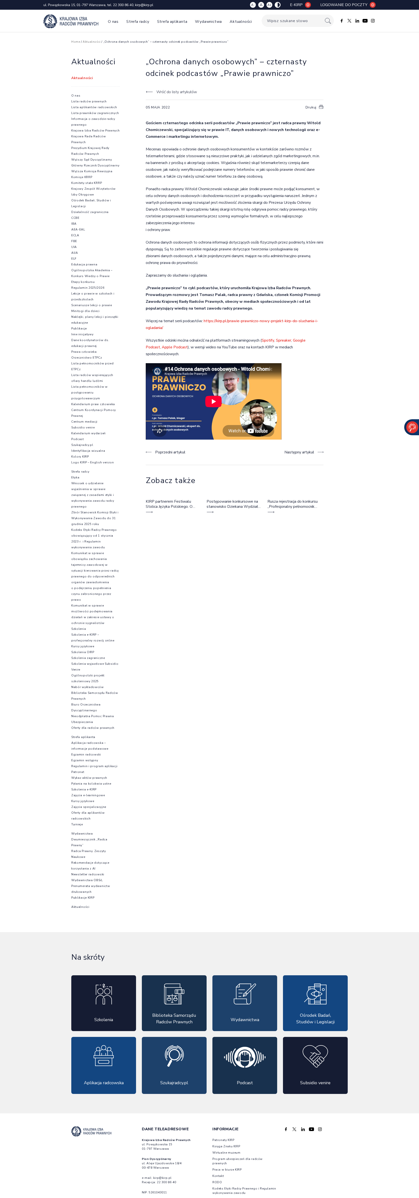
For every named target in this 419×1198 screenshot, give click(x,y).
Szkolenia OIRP (82, 652)
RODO (217, 1182)
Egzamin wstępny (84, 760)
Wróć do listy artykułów (176, 92)
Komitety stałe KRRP (86, 183)
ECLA (75, 235)
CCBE (75, 218)
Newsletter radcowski (87, 874)
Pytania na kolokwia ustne (91, 784)
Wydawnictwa (208, 21)
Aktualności (241, 21)
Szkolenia (78, 629)
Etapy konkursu (83, 282)
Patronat (77, 772)
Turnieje (77, 824)
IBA (74, 224)
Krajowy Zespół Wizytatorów (93, 189)
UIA (74, 247)
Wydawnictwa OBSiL (87, 880)
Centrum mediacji (84, 422)
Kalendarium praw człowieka (93, 404)
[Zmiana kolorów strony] (278, 5)
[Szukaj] (328, 21)
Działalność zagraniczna (90, 212)
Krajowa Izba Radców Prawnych (95, 130)
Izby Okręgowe (82, 195)
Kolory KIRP (80, 457)
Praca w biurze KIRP (227, 1170)
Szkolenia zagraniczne (88, 658)
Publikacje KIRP (83, 898)
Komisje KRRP (81, 177)
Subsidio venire (83, 427)
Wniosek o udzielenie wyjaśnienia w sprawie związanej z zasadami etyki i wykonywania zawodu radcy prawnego (92, 495)
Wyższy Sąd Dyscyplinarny (91, 160)
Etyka (75, 477)
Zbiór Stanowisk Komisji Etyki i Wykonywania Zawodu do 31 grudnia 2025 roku (95, 518)
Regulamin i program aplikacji (94, 766)
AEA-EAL (78, 229)
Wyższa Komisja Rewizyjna (92, 171)
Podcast (77, 439)
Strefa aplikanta (172, 21)
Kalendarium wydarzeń (88, 433)
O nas (113, 21)
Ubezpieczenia (82, 722)
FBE (74, 241)
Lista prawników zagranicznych (95, 113)
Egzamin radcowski (86, 754)
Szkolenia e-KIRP (84, 789)
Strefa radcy (137, 21)
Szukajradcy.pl (82, 445)
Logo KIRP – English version (92, 462)
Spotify (268, 340)
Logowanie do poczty (343, 5)
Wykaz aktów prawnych (89, 778)
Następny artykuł (299, 452)
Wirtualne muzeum (226, 1153)
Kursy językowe (82, 646)
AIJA (74, 253)
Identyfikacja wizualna (88, 451)
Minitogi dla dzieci (85, 311)
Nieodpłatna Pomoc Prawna (92, 716)
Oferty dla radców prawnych (92, 728)
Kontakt (218, 1176)
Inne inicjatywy (82, 334)
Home (75, 42)
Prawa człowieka (84, 352)
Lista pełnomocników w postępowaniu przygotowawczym (89, 392)
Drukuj (311, 107)
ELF (74, 259)
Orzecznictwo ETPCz (86, 358)
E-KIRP (296, 5)
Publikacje (79, 328)
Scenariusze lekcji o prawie (91, 305)
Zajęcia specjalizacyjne (88, 807)
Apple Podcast (175, 347)
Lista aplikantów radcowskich (94, 107)
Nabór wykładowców (87, 687)
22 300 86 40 (123, 5)
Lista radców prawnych (89, 101)
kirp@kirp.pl (144, 5)
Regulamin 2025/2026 (87, 288)
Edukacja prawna (84, 264)
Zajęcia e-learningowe (88, 795)
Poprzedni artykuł (170, 452)
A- (253, 5)
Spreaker (283, 340)
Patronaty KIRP (223, 1140)
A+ (269, 5)
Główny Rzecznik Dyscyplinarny (95, 165)
